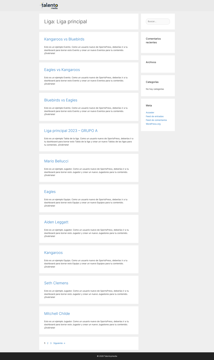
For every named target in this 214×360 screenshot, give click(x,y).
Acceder (150, 112)
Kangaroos (53, 252)
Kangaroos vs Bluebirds (64, 39)
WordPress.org (153, 124)
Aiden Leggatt (56, 222)
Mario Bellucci (56, 161)
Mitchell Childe (57, 313)
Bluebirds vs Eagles (60, 100)
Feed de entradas (155, 116)
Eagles (50, 191)
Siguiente (59, 343)
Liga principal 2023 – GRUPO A (71, 130)
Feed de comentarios (156, 120)
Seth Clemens (56, 283)
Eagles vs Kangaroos (62, 69)
